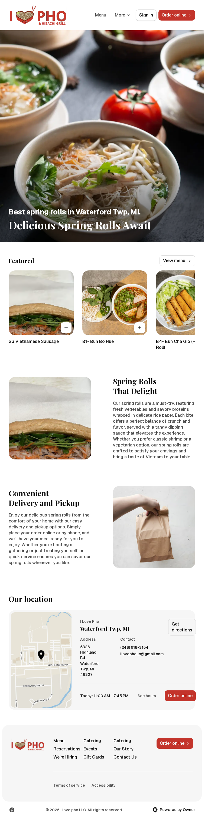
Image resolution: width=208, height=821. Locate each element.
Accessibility (104, 785)
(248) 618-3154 (134, 647)
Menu (100, 15)
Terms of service (69, 785)
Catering (92, 741)
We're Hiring (65, 757)
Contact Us (125, 757)
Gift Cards (93, 757)
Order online (180, 695)
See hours (147, 695)
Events (90, 749)
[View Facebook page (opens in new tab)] (12, 810)
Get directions (182, 627)
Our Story (123, 749)
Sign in (146, 15)
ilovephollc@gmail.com (142, 654)
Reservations (66, 749)
